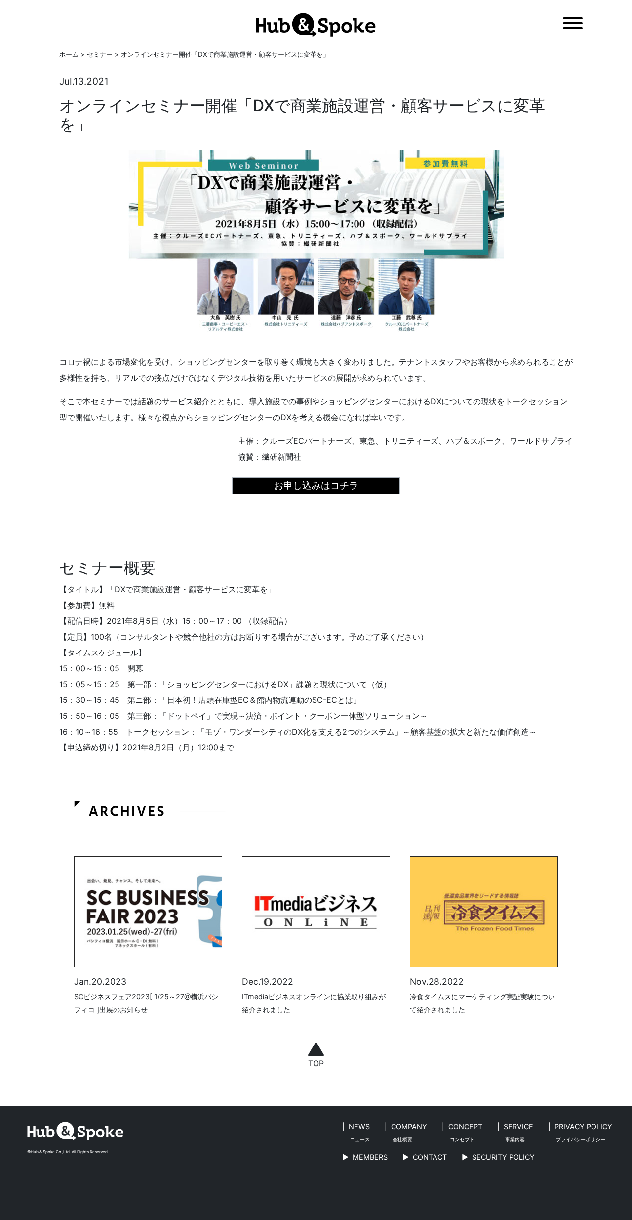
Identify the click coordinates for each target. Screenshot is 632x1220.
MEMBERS (370, 1157)
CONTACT (430, 1157)
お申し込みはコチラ (316, 485)
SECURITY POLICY (503, 1157)
